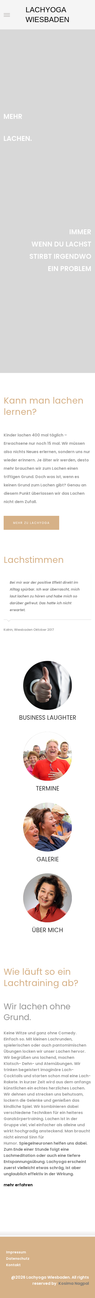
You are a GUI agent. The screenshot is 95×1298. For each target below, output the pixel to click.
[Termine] (47, 756)
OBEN (74, 1277)
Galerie (48, 859)
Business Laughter (47, 718)
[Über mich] (47, 897)
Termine (47, 788)
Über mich (47, 930)
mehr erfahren (18, 1185)
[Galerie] (47, 827)
